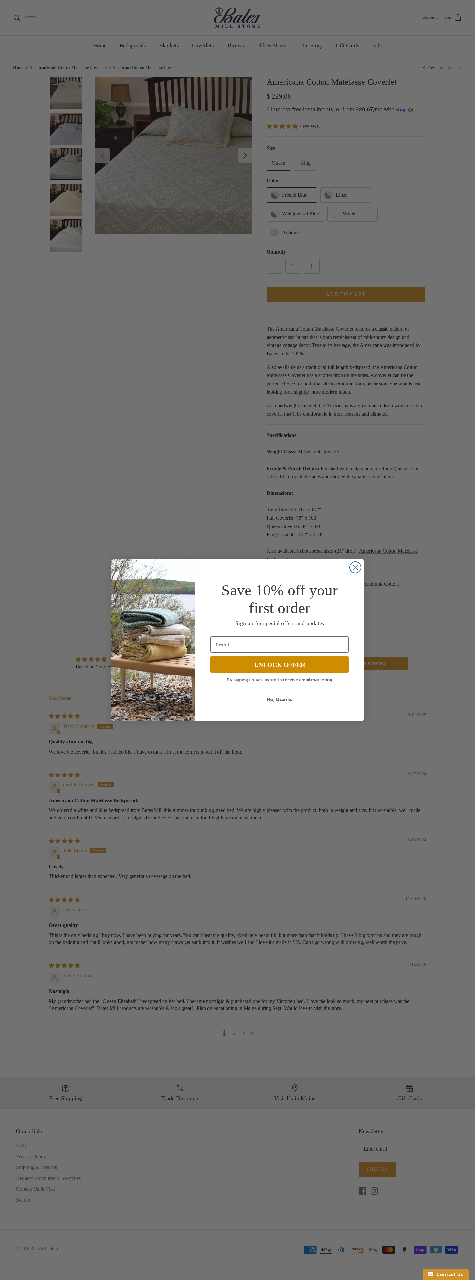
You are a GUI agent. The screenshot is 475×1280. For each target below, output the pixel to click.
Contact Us (448, 1274)
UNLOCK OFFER (279, 664)
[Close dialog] (355, 567)
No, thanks (279, 699)
